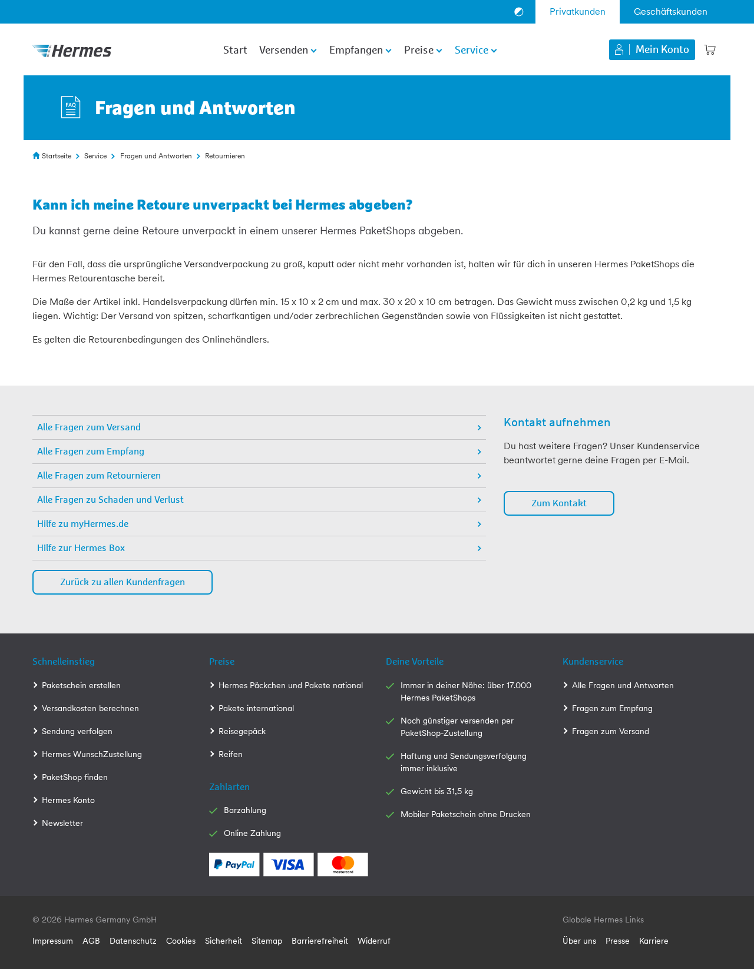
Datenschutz (133, 940)
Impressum (52, 940)
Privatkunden (578, 11)
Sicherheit (223, 940)
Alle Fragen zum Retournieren (99, 475)
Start (235, 50)
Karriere (654, 940)
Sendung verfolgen (77, 731)
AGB (91, 940)
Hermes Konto (68, 800)
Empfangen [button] (356, 50)
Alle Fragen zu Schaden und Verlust (110, 500)
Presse (618, 940)
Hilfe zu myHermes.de (82, 524)
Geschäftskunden (670, 11)
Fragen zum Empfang (612, 708)
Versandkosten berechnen (90, 708)
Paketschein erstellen (81, 685)
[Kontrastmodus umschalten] (518, 12)
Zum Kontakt (559, 503)
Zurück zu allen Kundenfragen (122, 582)
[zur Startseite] (71, 49)
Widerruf (374, 940)
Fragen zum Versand (610, 731)
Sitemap (267, 940)
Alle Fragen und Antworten (623, 685)
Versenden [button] (283, 50)
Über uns (579, 940)
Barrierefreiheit (320, 940)
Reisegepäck (242, 731)
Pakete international (256, 708)
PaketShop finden (75, 777)
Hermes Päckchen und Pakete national (291, 685)
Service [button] (471, 50)
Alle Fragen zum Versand (89, 427)
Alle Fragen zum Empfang (90, 451)
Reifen (231, 754)
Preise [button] (419, 50)
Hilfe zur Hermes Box (81, 548)
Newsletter (62, 823)
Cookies (181, 940)
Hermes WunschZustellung (92, 754)
